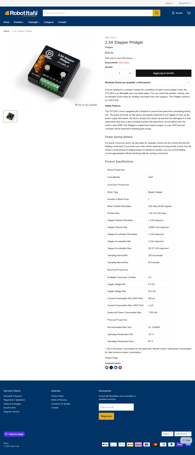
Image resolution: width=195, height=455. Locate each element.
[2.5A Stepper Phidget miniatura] (10, 116)
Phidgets (109, 47)
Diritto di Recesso (59, 400)
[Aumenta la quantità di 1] (130, 73)
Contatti (62, 22)
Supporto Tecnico (11, 411)
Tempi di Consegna (12, 404)
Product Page (111, 358)
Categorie (49, 22)
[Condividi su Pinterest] (120, 367)
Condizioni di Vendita (60, 404)
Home (7, 22)
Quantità (108, 67)
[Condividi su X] (111, 367)
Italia (184, 3)
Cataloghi (33, 22)
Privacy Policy (57, 396)
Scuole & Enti (10, 407)
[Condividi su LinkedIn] (115, 367)
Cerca (6, 443)
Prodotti (18, 22)
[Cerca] (156, 13)
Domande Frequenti (13, 396)
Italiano (168, 3)
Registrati (106, 416)
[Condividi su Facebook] (106, 367)
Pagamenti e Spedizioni (14, 400)
